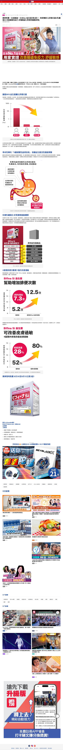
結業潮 (18, 599)
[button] (1, 1)
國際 (33, 653)
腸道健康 (17, 484)
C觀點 (42, 599)
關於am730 (22, 748)
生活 (3, 15)
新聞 (33, 630)
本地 (4, 630)
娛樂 (4, 653)
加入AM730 (36, 748)
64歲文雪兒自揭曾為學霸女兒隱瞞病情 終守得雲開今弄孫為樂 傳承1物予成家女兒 (46, 560)
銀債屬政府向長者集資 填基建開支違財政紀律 (42, 627)
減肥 (4, 602)
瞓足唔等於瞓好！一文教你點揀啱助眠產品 (13, 512)
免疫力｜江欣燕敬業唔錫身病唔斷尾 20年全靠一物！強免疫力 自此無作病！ (17, 584)
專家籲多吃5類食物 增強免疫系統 (40, 536)
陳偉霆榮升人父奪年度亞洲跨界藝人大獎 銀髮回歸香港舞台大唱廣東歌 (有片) (16, 651)
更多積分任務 (38, 742)
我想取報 (17, 748)
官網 (17, 84)
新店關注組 (30, 599)
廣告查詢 (12, 748)
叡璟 (46, 599)
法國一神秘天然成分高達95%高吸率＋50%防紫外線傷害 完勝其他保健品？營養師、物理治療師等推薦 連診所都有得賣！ (46, 514)
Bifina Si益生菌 (37, 484)
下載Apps (31, 748)
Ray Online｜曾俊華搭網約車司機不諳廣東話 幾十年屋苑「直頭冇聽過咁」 (16, 628)
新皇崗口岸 (24, 599)
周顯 (8, 602)
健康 (33, 540)
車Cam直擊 (12, 599)
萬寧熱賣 (5, 484)
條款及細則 (50, 748)
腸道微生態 (50, 484)
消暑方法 (51, 599)
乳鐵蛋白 (43, 484)
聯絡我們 (26, 748)
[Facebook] (29, 746)
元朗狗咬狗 (6, 599)
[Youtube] (35, 746)
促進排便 (5, 486)
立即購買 (4, 425)
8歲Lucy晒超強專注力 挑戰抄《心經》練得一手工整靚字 (45, 673)
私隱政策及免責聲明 (43, 748)
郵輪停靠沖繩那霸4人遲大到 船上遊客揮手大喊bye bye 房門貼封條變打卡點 (46, 651)
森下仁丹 (30, 484)
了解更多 (4, 427)
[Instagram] (32, 746)
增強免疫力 (11, 484)
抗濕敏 (56, 484)
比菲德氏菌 (24, 484)
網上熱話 (36, 599)
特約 (4, 515)
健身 (56, 599)
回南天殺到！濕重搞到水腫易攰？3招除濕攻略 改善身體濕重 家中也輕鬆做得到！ (17, 537)
